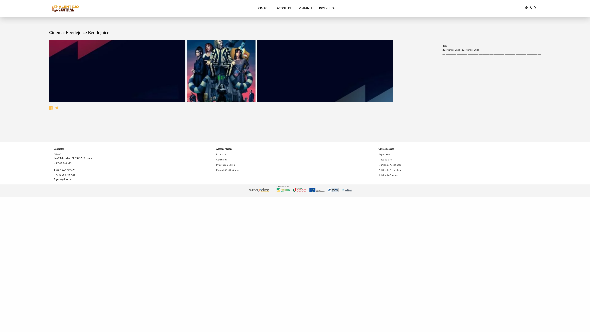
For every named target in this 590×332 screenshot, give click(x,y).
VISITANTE (306, 8)
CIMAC (262, 8)
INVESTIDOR (327, 8)
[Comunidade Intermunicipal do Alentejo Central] (112, 8)
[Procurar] (534, 8)
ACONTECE (284, 8)
